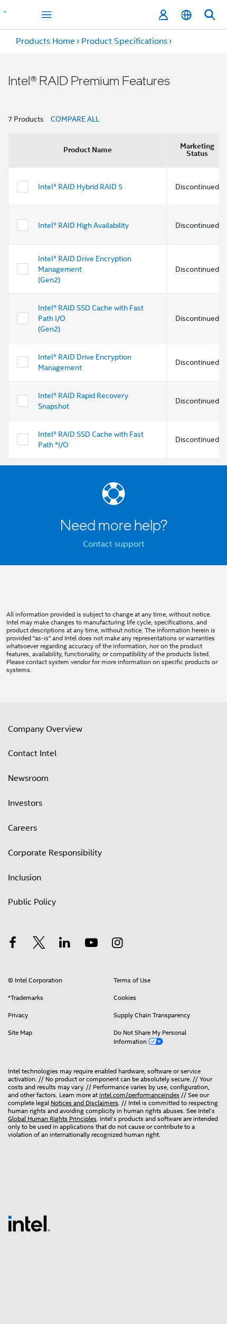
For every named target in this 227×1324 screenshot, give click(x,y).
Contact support (114, 544)
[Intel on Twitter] (39, 944)
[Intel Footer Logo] (29, 1223)
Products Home (45, 41)
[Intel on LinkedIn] (65, 944)
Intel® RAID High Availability (83, 225)
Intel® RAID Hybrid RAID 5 (80, 186)
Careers (22, 828)
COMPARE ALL (75, 119)
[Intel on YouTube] (91, 944)
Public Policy (32, 902)
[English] (186, 15)
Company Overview (45, 729)
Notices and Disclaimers (84, 1103)
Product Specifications (124, 41)
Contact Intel (32, 753)
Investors (25, 803)
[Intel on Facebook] (13, 944)
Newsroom (28, 778)
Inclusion (24, 877)
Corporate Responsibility (55, 853)
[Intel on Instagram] (117, 944)
